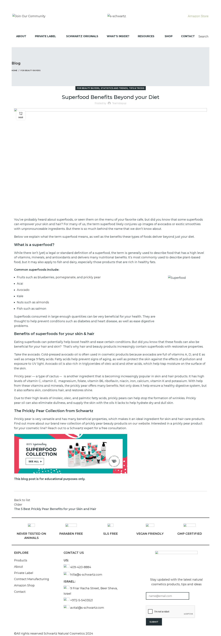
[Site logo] (116, 16)
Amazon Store (198, 16)
